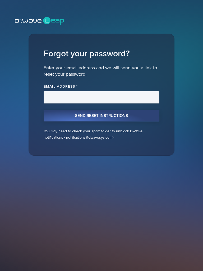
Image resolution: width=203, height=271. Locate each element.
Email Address (61, 86)
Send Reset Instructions (101, 116)
